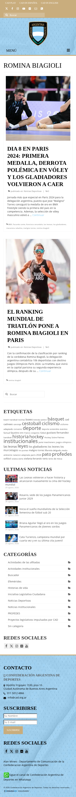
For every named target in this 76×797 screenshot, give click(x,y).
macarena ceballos (14, 228)
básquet (56, 419)
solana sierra (17, 459)
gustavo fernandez (58, 432)
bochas (21, 420)
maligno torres (29, 228)
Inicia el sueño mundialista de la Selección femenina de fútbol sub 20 (44, 510)
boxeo (29, 419)
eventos (64, 429)
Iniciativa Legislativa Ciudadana (26, 594)
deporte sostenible (50, 429)
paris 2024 (36, 454)
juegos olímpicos (63, 442)
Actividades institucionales (24, 568)
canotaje (17, 424)
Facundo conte (19, 224)
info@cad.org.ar (17, 697)
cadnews (8, 424)
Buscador (13, 575)
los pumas (23, 450)
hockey (36, 436)
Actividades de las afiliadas (24, 562)
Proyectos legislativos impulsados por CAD (33, 619)
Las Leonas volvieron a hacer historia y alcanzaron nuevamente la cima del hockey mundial (38, 481)
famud (7, 432)
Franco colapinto (32, 433)
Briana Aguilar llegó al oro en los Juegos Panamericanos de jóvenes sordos (42, 524)
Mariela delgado (53, 450)
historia (20, 436)
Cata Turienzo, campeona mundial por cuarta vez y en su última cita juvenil (42, 538)
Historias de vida (18, 588)
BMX (10, 224)
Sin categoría (15, 626)
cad (67, 419)
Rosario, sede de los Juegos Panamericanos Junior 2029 (44, 496)
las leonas (48, 224)
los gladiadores (59, 224)
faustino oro (17, 432)
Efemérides (14, 581)
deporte (32, 428)
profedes (62, 454)
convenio (18, 429)
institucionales (21, 441)
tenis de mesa (55, 458)
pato (46, 454)
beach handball (11, 420)
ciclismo (51, 423)
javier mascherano (47, 442)
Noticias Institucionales (22, 607)
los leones (54, 446)
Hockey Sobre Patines (54, 437)
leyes (23, 446)
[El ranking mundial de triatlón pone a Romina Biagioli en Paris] (38, 271)
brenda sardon (40, 420)
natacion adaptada (21, 455)
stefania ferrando (33, 458)
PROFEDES (14, 613)
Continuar (38, 215)
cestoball (31, 423)
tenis (45, 458)
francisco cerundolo (34, 224)
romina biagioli (43, 228)
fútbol (43, 432)
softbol (7, 458)
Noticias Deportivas (33, 191)
